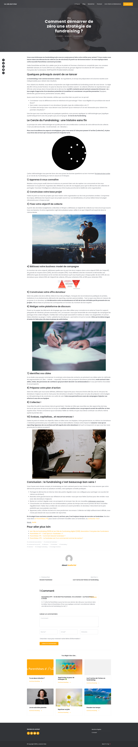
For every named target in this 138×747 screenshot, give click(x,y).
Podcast (99, 4)
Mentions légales (96, 729)
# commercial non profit (33, 544)
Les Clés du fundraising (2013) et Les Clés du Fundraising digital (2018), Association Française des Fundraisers (69, 531)
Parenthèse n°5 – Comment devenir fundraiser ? (47, 536)
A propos (77, 4)
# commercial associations (34, 542)
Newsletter (91, 4)
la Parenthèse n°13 (41, 519)
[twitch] (37, 733)
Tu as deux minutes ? (37, 678)
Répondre (94, 597)
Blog (84, 4)
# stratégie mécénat (55, 547)
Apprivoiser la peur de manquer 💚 (66, 678)
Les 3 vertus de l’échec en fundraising (96, 679)
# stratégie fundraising (41, 547)
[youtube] (34, 733)
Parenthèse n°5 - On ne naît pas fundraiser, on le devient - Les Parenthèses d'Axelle (67, 597)
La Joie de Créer (10, 4)
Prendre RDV (128, 4)
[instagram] (28, 733)
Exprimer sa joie (64, 709)
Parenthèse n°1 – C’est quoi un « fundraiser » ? (46, 534)
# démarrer (45, 544)
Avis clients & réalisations (113, 4)
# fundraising (63, 544)
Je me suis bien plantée (37, 708)
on (59, 36)
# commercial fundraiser (50, 542)
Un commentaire (78, 36)
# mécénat (30, 547)
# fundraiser (54, 544)
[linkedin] (31, 733)
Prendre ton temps (93, 708)
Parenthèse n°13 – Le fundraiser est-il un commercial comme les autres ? (56, 538)
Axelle (34, 522)
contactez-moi (93, 519)
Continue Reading (34, 681)
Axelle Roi (68, 36)
